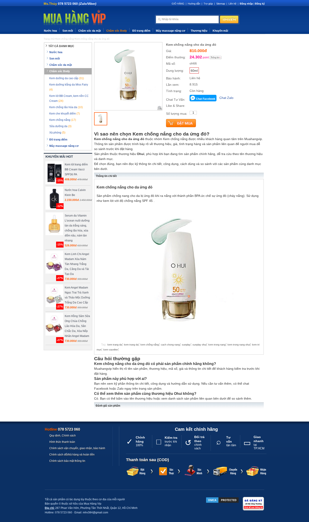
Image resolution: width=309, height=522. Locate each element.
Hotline (62, 429)
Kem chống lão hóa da (66, 107)
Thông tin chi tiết (106, 176)
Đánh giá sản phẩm (108, 405)
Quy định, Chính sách (62, 435)
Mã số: (171, 63)
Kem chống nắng (62, 120)
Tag (103, 344)
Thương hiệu (199, 30)
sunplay (186, 344)
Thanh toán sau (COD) (147, 460)
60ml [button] (194, 70)
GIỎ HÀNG (178, 3)
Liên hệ (232, 3)
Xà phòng (57, 132)
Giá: (169, 51)
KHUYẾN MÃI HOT (59, 156)
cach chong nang (170, 344)
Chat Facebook (205, 98)
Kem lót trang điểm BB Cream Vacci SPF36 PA (76, 169)
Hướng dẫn (194, 3)
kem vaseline (110, 349)
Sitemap (220, 3)
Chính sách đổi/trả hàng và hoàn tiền (72, 454)
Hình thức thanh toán (62, 441)
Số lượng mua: (176, 113)
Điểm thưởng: (176, 57)
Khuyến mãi (220, 30)
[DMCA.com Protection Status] (222, 500)
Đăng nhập (246, 3)
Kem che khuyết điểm (64, 113)
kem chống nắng (149, 344)
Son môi (67, 30)
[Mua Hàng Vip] (75, 18)
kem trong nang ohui (239, 344)
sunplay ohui (199, 344)
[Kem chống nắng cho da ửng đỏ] (100, 118)
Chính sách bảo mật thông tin (67, 460)
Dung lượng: (175, 70)
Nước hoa (50, 30)
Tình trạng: (174, 91)
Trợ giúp (208, 3)
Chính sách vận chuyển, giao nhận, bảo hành (77, 448)
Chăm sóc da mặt (89, 30)
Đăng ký (260, 3)
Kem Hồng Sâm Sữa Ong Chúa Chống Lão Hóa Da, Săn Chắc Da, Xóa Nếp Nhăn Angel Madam (77, 326)
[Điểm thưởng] (215, 57)
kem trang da (114, 344)
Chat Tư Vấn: (175, 99)
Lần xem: (172, 84)
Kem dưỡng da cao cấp (66, 78)
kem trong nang (217, 344)
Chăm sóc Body (116, 30)
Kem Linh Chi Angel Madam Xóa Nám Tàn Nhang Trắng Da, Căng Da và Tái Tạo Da (77, 264)
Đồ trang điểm (141, 30)
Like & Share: (175, 105)
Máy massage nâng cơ (170, 30)
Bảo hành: (173, 78)
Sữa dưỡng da (60, 126)
